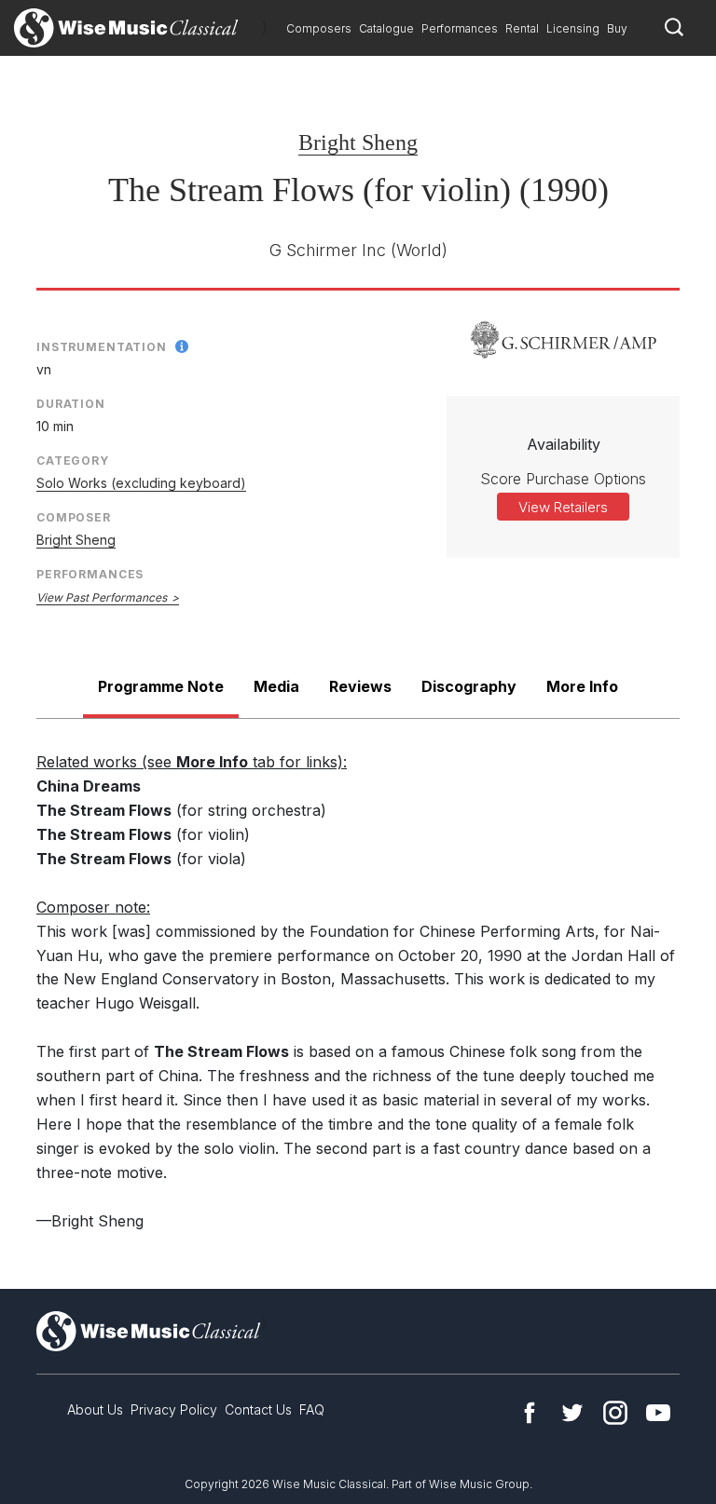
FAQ (311, 1409)
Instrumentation (101, 347)
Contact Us (258, 1409)
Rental (522, 28)
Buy (617, 28)
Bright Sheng (358, 142)
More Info (582, 686)
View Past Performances (101, 597)
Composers (318, 28)
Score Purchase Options (563, 478)
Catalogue (386, 28)
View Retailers (563, 507)
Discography (468, 686)
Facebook (529, 1413)
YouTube (658, 1413)
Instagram (615, 1413)
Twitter (572, 1413)
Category (72, 460)
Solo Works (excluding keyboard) (141, 483)
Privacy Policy (174, 1409)
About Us (95, 1409)
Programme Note (161, 686)
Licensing (572, 28)
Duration (70, 404)
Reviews (360, 686)
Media (276, 686)
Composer (73, 517)
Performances (459, 28)
